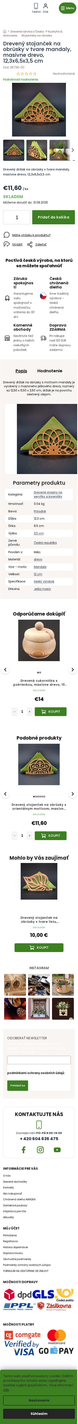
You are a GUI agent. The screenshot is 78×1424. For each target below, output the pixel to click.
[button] (39, 941)
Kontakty (8, 1187)
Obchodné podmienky (17, 1259)
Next (73, 670)
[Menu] (67, 8)
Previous (5, 670)
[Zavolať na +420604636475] (36, 7)
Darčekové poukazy (15, 1205)
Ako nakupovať (12, 1193)
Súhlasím (39, 1413)
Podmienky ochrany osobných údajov (27, 1265)
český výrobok (44, 581)
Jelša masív (42, 589)
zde (6, 1389)
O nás (7, 1175)
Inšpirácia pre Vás (14, 1211)
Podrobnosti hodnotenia (20, 80)
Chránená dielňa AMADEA (19, 1199)
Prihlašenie (10, 1235)
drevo (38, 559)
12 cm (38, 574)
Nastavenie (39, 1400)
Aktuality (8, 1217)
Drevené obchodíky (15, 1181)
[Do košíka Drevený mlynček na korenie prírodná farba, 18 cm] (51, 711)
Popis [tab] (21, 371)
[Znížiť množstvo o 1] (9, 218)
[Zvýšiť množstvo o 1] (23, 218)
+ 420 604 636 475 (39, 1139)
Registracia (10, 1241)
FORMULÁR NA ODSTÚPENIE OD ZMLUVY (25, 1271)
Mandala (40, 567)
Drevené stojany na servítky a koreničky (48, 494)
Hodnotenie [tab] (49, 371)
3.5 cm (39, 533)
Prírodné (40, 511)
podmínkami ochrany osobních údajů (35, 1073)
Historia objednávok (15, 1247)
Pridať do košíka (53, 217)
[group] (39, 911)
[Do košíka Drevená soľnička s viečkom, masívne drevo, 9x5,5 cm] (51, 835)
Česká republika (45, 543)
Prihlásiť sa (17, 1085)
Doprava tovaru (13, 1253)
